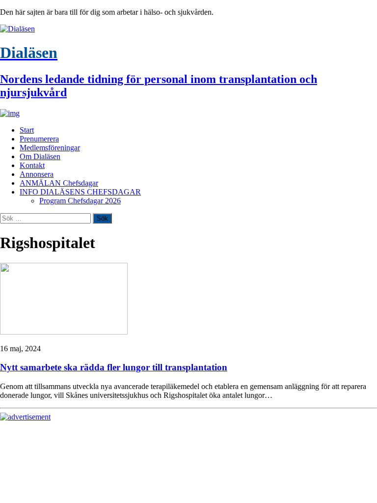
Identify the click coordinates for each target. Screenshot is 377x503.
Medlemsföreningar (50, 147)
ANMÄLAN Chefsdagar (59, 183)
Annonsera (37, 174)
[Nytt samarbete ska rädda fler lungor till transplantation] (64, 332)
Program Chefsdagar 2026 (80, 200)
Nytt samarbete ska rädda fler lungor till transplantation (113, 367)
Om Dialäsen (40, 156)
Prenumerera (39, 139)
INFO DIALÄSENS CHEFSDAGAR (80, 192)
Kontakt (32, 165)
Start (27, 130)
